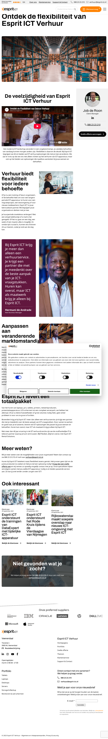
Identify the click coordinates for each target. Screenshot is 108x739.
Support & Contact (60, 2)
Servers (5, 686)
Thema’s (60, 654)
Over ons (33, 2)
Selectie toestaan (54, 391)
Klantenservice (45, 2)
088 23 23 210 (79, 2)
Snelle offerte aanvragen (91, 134)
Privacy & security (52, 735)
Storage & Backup (9, 690)
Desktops (5, 683)
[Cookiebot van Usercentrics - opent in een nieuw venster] (90, 346)
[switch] (42, 377)
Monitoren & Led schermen (13, 694)
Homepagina (62, 643)
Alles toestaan (85, 391)
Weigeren (23, 391)
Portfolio (60, 647)
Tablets (4, 675)
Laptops (5, 679)
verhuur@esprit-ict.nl (97, 2)
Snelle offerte (62, 650)
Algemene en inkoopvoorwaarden (33, 735)
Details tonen (91, 385)
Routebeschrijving (12, 648)
